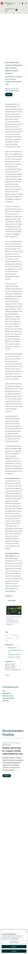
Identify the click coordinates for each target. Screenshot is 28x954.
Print (3, 691)
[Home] (8, 3)
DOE (17, 638)
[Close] (26, 931)
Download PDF (6, 693)
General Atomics (14, 90)
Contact (7, 675)
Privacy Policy (14, 939)
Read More (6, 775)
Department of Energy (14, 657)
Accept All (14, 951)
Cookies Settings (14, 942)
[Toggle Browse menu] (22, 10)
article (19, 294)
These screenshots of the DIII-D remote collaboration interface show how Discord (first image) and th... (13, 620)
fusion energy (14, 635)
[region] (14, 941)
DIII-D (7, 640)
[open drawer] (25, 3)
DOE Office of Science (14, 654)
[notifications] (22, 3)
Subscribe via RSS (7, 696)
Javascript (5, 700)
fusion (7, 635)
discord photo (12, 600)
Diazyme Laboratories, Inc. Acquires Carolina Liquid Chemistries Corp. (12, 751)
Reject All (14, 946)
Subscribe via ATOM (8, 698)
